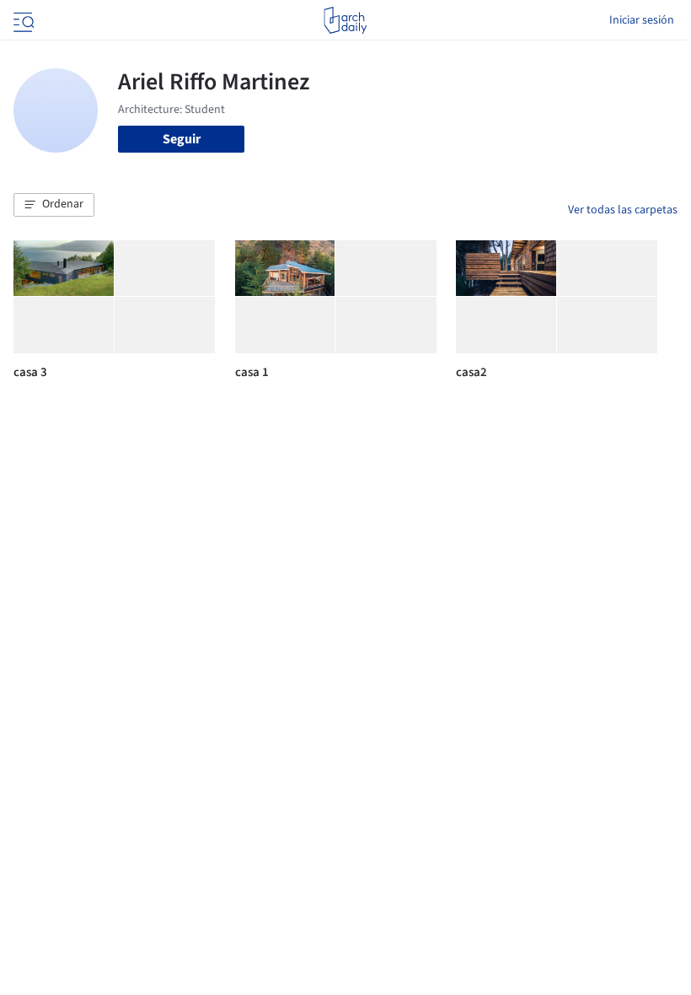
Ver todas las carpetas (623, 210)
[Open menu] (22, 20)
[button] (53, 205)
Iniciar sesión (641, 20)
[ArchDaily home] (345, 20)
